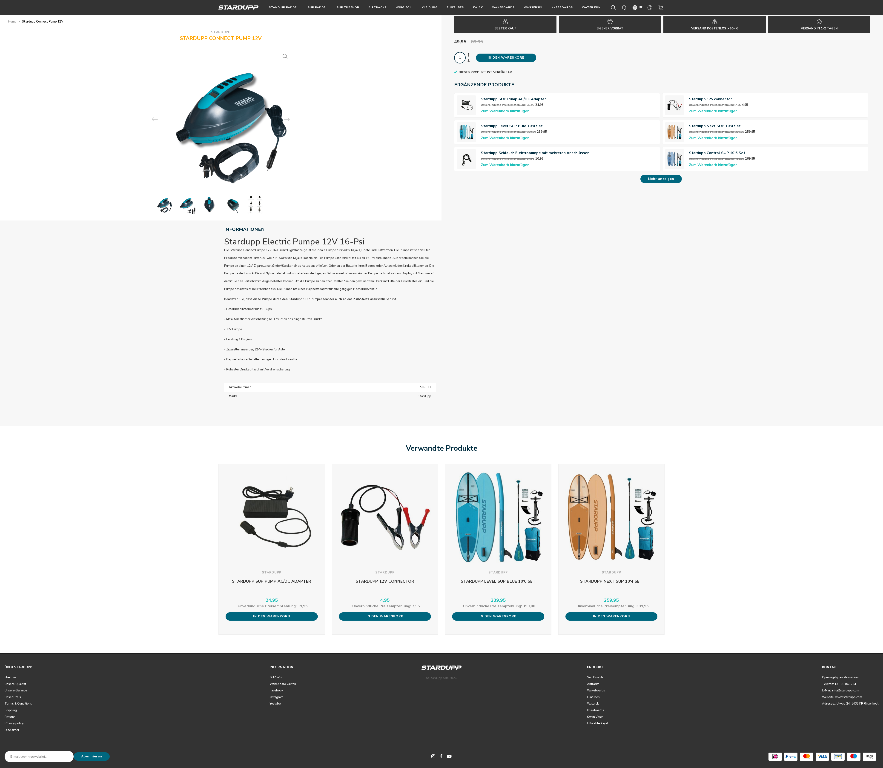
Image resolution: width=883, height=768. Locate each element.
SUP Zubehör (348, 7)
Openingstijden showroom (840, 677)
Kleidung (430, 7)
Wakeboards (503, 7)
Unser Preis (13, 697)
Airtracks (377, 7)
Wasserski (533, 7)
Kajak (478, 7)
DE (641, 7)
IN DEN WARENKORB (506, 57)
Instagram (276, 697)
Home (12, 22)
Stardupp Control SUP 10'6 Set (717, 152)
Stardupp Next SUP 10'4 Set (715, 126)
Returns (10, 717)
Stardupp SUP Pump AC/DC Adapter (513, 99)
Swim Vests (595, 717)
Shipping (11, 710)
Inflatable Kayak (598, 723)
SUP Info (276, 677)
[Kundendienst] (625, 7)
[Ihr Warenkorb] (661, 7)
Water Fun (591, 7)
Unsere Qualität (15, 684)
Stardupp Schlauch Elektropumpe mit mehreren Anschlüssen (535, 152)
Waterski (593, 704)
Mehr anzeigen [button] (661, 179)
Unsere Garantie (16, 690)
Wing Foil (404, 7)
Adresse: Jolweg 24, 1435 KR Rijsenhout (850, 704)
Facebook (276, 690)
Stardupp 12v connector (710, 99)
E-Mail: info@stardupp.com (840, 690)
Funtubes (455, 7)
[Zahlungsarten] (775, 757)
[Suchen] (614, 7)
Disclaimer (12, 730)
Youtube (275, 704)
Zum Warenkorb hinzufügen (505, 111)
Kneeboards (562, 7)
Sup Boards (595, 677)
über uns (11, 677)
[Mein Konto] (651, 7)
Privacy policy (14, 723)
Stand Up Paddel (283, 7)
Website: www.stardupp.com (842, 697)
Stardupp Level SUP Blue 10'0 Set (512, 126)
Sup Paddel (317, 7)
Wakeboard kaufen (283, 684)
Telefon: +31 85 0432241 (840, 684)
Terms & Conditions (18, 704)
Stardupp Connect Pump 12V (42, 22)
